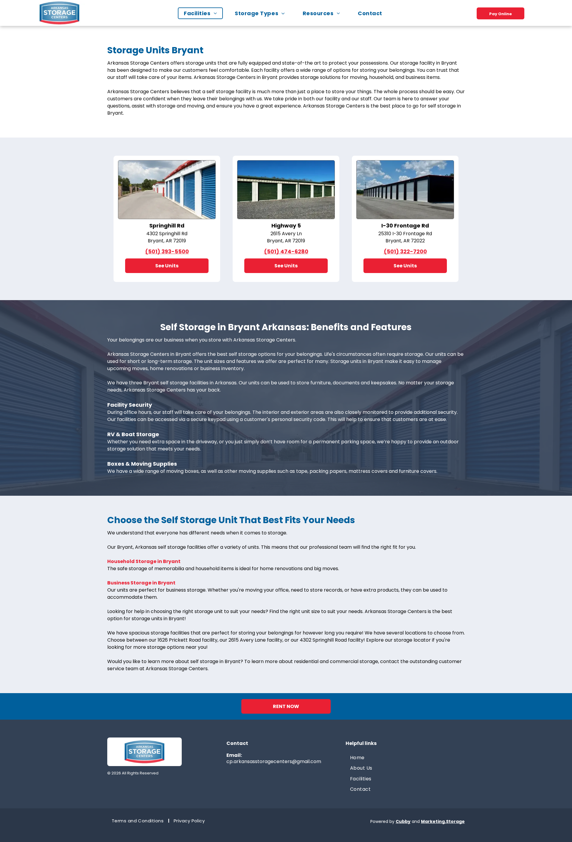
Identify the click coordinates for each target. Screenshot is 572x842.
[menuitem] (203, 13)
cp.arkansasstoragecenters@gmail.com (273, 761)
